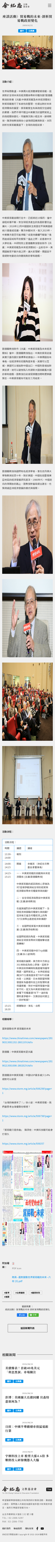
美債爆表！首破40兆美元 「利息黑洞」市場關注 (24, 1370)
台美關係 (21, 1292)
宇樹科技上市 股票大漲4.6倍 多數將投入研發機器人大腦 (27, 1458)
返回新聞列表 (28, 1328)
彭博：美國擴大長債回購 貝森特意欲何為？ (27, 1399)
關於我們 (6, 1528)
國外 (22, 30)
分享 (23, 1315)
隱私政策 (29, 1528)
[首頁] (16, 5)
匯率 (7, 1292)
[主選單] (50, 5)
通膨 (7, 1296)
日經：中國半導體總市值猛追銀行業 (26, 1428)
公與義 (31, 30)
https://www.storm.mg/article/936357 (23, 1143)
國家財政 (36, 1292)
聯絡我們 (18, 1528)
